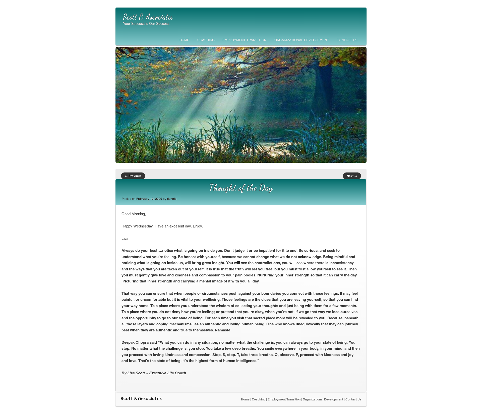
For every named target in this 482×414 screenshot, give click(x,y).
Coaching (206, 40)
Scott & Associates (148, 17)
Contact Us (347, 40)
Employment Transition (244, 40)
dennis (171, 198)
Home (184, 40)
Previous (133, 175)
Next (352, 175)
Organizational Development (301, 40)
